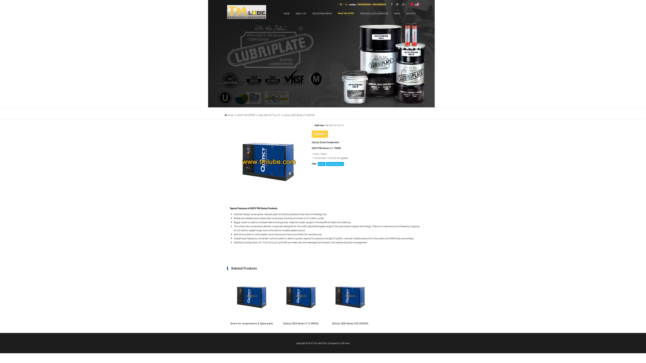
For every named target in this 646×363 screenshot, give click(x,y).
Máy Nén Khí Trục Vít (269, 115)
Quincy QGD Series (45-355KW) (350, 323)
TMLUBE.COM (320, 343)
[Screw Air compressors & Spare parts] (252, 297)
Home (230, 115)
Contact (319, 134)
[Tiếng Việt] (412, 4)
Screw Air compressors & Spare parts (251, 323)
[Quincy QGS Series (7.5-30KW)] (301, 297)
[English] (417, 4)
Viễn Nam (345, 343)
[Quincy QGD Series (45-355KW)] (350, 297)
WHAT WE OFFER (246, 115)
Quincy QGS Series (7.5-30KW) (300, 323)
